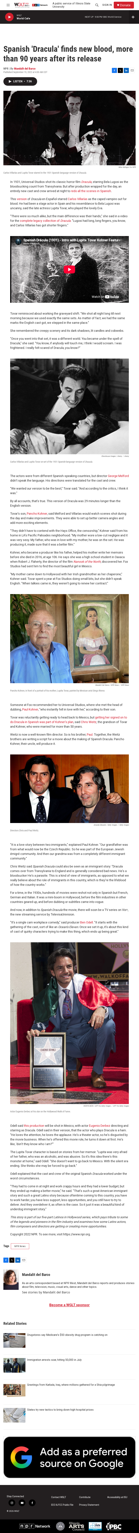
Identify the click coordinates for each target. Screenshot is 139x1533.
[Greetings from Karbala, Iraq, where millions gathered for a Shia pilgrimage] (14, 1390)
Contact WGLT (58, 1497)
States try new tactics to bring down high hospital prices (60, 1409)
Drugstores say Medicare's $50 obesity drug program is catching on (67, 1334)
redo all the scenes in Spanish (91, 191)
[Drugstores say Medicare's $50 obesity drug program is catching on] (14, 1340)
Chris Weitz (88, 722)
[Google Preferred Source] (69, 1457)
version (22, 199)
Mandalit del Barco (24, 68)
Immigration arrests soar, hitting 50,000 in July (54, 1359)
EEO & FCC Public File (62, 1505)
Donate (125, 5)
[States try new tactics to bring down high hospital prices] (14, 1415)
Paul (90, 734)
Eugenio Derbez (99, 1125)
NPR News (20, 1246)
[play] (9, 17)
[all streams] (134, 17)
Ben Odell (86, 922)
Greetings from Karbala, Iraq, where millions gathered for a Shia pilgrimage (71, 1384)
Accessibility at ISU (117, 1497)
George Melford (118, 476)
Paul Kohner (30, 709)
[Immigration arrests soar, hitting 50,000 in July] (14, 1365)
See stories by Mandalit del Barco (46, 1292)
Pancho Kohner (37, 513)
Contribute (85, 1497)
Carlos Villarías (77, 199)
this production (34, 1125)
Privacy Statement (89, 1505)
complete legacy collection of (45, 220)
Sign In (107, 5)
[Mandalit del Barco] (11, 1279)
